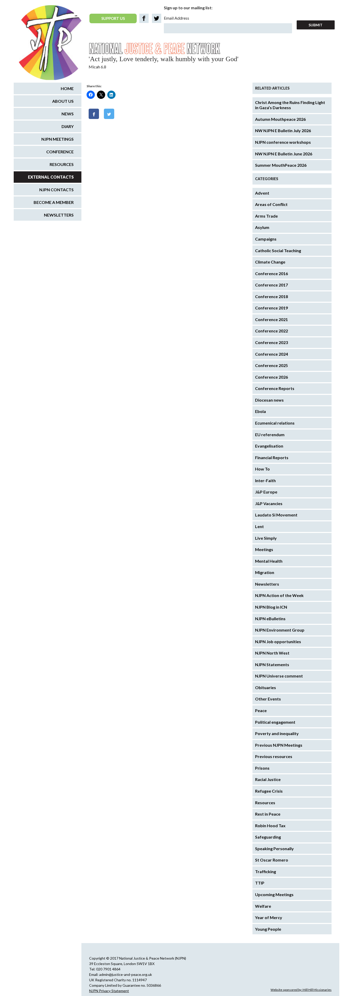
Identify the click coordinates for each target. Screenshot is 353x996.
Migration (264, 572)
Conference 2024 (271, 354)
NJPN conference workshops (283, 142)
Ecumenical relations (275, 422)
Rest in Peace (267, 813)
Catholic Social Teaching (278, 250)
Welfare (263, 906)
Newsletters (267, 583)
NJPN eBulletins (270, 618)
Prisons (262, 768)
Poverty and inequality (277, 733)
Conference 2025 (271, 365)
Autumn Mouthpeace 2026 (280, 119)
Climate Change (270, 261)
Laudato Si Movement (276, 514)
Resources (265, 802)
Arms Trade (266, 215)
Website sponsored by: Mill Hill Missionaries (301, 990)
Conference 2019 (271, 307)
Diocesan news (269, 399)
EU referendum (270, 434)
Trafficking (265, 871)
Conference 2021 (271, 319)
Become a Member (54, 202)
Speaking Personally (274, 848)
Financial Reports (271, 457)
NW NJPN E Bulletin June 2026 (283, 153)
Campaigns (266, 238)
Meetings (264, 549)
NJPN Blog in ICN (271, 606)
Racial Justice (268, 779)
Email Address (176, 17)
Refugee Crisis (269, 790)
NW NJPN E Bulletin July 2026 (283, 130)
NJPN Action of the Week (279, 595)
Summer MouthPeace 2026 (280, 165)
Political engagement (275, 722)
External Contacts (51, 176)
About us (63, 101)
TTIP (259, 882)
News (68, 113)
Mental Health (268, 561)
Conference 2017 (271, 284)
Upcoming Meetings (274, 894)
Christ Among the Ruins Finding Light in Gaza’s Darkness (290, 105)
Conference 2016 (271, 273)
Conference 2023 (271, 342)
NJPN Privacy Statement (109, 991)
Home (67, 88)
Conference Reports (274, 388)
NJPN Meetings (57, 139)
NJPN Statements (272, 664)
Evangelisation (269, 445)
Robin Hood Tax (270, 825)
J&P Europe (266, 491)
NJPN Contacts (56, 189)
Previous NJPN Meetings (278, 745)
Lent (259, 526)
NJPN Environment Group (279, 629)
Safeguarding (268, 836)
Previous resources (273, 756)
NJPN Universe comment (279, 675)
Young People (268, 929)
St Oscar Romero (271, 859)
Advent (262, 192)
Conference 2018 (271, 296)
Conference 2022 (271, 330)
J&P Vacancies (268, 503)
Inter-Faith (265, 480)
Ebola (260, 411)
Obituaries (265, 687)
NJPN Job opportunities (278, 641)
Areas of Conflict (271, 204)
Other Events (268, 698)
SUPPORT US (113, 18)
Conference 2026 (271, 377)
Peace (261, 710)
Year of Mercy (268, 917)
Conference (60, 151)
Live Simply (266, 538)
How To (262, 468)
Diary (68, 126)
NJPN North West (272, 652)
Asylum (262, 227)
